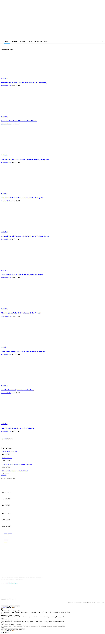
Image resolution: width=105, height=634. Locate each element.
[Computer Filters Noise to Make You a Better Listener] (27, 104)
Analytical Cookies (7, 620)
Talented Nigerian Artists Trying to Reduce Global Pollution (21, 313)
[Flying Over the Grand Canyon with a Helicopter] (27, 411)
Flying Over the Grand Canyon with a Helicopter (17, 428)
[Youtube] (103, 14)
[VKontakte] (19, 590)
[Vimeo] (101, 14)
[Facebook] (94, 14)
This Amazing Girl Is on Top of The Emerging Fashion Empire (22, 274)
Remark (15, 615)
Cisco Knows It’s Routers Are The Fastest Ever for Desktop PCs (22, 198)
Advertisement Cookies (8, 624)
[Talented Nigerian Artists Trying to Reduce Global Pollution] (27, 296)
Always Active (16, 611)
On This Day (4, 78)
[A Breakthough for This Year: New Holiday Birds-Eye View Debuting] (27, 65)
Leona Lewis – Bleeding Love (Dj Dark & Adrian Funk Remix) (17, 464)
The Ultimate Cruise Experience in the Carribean (17, 390)
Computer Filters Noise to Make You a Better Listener (19, 121)
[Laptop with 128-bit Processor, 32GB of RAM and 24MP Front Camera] (27, 219)
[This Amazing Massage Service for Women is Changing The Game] (27, 334)
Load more (3, 475)
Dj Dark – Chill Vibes (7, 458)
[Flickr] (10, 590)
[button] (102, 42)
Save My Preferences (12, 629)
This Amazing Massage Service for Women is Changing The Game (23, 351)
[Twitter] (99, 14)
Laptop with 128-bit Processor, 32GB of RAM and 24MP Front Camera (25, 236)
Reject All (10, 606)
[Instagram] (97, 14)
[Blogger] (2, 590)
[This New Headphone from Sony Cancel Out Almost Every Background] (27, 142)
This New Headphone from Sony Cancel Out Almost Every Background (25, 159)
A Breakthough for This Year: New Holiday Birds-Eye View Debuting (24, 82)
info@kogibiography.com (12, 583)
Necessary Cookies (7, 611)
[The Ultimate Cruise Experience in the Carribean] (27, 373)
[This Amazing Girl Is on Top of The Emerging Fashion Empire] (27, 257)
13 (6, 438)
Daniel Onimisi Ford (6, 85)
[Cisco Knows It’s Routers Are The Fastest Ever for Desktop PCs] (27, 181)
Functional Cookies (7, 615)
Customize (3, 606)
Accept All (16, 606)
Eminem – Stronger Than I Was (9, 451)
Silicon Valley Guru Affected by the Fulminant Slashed (15, 470)
